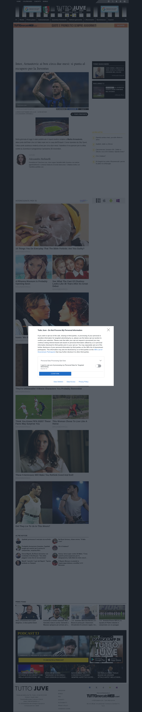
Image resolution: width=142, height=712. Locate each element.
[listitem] (71, 360)
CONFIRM (55, 373)
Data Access (71, 382)
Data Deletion (58, 382)
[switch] (98, 365)
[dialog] (71, 356)
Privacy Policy (83, 382)
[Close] (109, 330)
